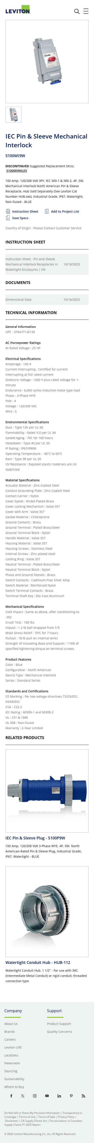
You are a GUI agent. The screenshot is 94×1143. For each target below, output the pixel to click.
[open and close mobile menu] (86, 11)
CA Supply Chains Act (34, 1121)
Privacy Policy (66, 1117)
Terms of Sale (46, 1117)
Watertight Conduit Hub (37, 962)
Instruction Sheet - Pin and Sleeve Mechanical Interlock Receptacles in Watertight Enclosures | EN (31, 264)
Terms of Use (27, 1117)
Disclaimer (11, 1121)
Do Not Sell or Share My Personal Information (32, 1113)
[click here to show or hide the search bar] (77, 11)
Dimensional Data (18, 299)
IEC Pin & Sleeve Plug (35, 838)
